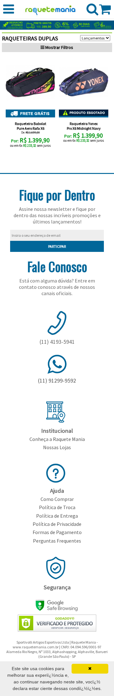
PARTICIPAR (57, 246)
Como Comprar (57, 499)
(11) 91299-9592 (57, 380)
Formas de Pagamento (57, 532)
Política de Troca (57, 507)
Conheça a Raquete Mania (57, 439)
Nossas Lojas (57, 447)
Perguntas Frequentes (57, 541)
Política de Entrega (57, 516)
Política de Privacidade (57, 524)
